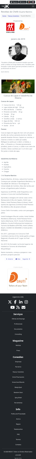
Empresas (18, 362)
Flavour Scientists (13, 16)
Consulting (18, 334)
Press (18, 350)
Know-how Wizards (18, 382)
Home (4, 16)
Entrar (23, 2)
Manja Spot (18, 387)
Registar (15, 2)
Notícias (18, 345)
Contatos (18, 445)
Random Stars (18, 392)
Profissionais (18, 324)
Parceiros (18, 367)
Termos (18, 439)
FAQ (18, 434)
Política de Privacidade (18, 414)
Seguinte (25, 259)
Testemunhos (18, 429)
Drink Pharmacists (18, 377)
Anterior (10, 259)
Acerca (18, 419)
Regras (18, 424)
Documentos (18, 329)
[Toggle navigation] (33, 6)
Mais (18, 259)
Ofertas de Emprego (18, 319)
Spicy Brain (18, 397)
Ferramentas (18, 403)
